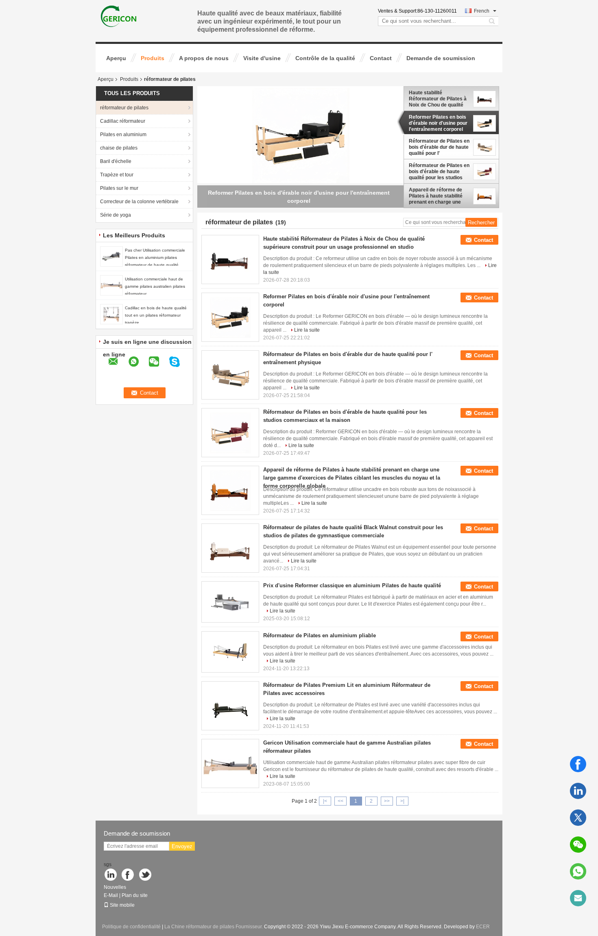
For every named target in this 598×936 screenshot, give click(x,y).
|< (325, 801)
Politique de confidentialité (131, 926)
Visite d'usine (262, 58)
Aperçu (116, 58)
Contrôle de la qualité (325, 58)
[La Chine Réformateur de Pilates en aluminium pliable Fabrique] (230, 652)
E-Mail (111, 895)
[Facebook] (578, 764)
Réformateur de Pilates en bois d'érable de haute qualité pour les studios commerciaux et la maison (439, 171)
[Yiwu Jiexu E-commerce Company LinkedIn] (111, 875)
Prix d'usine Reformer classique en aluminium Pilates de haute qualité (352, 585)
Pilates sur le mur (119, 188)
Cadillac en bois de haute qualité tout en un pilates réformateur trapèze (156, 315)
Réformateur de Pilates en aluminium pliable (319, 635)
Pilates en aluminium (123, 134)
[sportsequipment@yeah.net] (578, 898)
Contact (381, 58)
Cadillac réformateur (122, 121)
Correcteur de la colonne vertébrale (139, 201)
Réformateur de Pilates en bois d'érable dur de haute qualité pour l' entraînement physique (439, 147)
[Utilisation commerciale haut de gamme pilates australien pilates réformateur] (111, 285)
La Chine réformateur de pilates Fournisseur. (214, 926)
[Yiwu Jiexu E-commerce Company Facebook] (128, 875)
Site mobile (122, 905)
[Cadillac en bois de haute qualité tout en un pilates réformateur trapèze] (111, 314)
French (481, 11)
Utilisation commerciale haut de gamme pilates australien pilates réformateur (155, 286)
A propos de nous (204, 58)
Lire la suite (307, 330)
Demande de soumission (440, 58)
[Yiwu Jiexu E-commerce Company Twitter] (146, 875)
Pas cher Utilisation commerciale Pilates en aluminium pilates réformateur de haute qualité (155, 257)
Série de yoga (115, 215)
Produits (152, 58)
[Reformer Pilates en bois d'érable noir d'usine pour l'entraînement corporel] (301, 136)
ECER (483, 926)
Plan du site (135, 895)
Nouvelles (115, 887)
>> (387, 801)
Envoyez (182, 846)
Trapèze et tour (116, 175)
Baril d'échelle (115, 161)
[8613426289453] (578, 871)
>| (402, 801)
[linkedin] (578, 791)
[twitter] (578, 817)
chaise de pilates (118, 148)
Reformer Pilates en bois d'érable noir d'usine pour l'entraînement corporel (438, 123)
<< (340, 801)
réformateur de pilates (124, 108)
